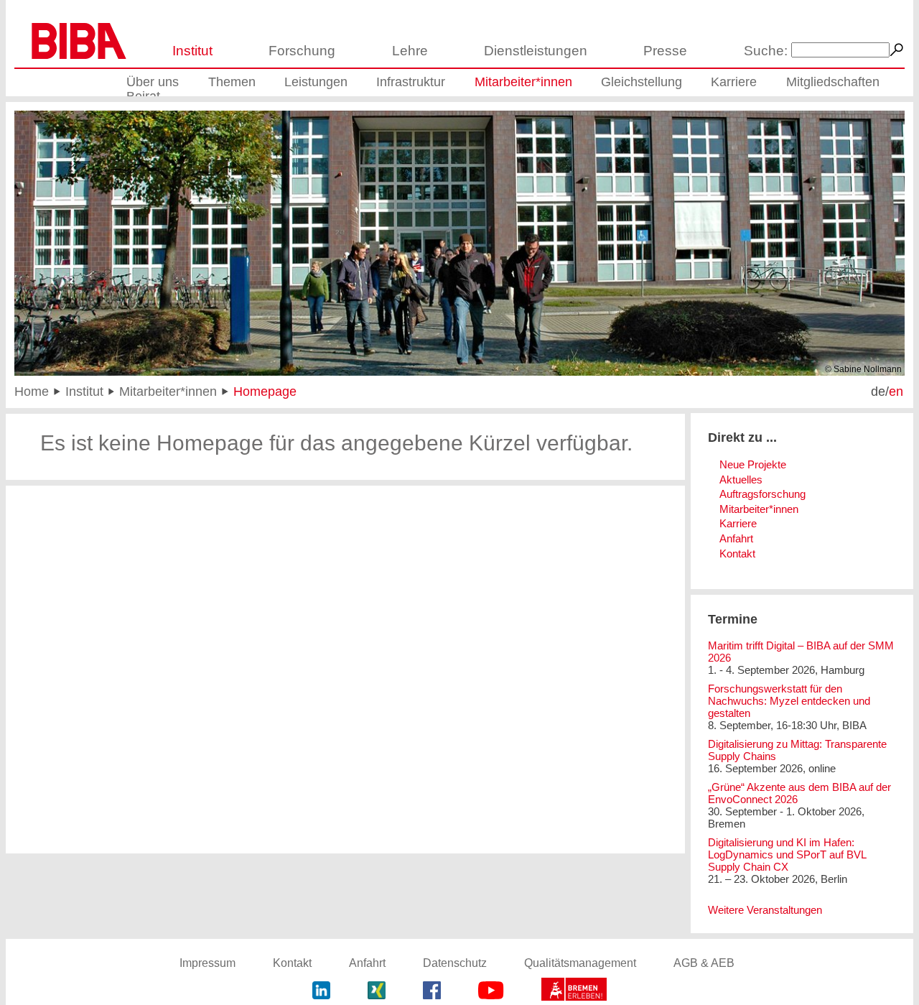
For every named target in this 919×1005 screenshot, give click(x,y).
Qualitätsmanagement (580, 963)
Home (31, 391)
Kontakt (737, 553)
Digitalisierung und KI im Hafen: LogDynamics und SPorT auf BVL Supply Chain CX (787, 854)
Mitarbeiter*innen (523, 82)
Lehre (410, 50)
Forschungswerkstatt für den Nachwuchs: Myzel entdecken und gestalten (789, 700)
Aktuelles (740, 479)
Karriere (734, 82)
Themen (232, 82)
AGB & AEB (703, 963)
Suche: (766, 50)
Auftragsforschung (762, 494)
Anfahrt (736, 538)
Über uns (152, 82)
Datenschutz (455, 963)
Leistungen (315, 82)
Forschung (302, 50)
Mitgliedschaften (833, 82)
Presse (665, 50)
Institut (192, 50)
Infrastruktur (410, 82)
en (896, 391)
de (878, 391)
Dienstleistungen (535, 50)
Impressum (207, 963)
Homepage (265, 391)
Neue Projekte (752, 464)
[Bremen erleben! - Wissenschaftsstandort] (574, 992)
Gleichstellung (641, 82)
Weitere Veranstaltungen (765, 910)
